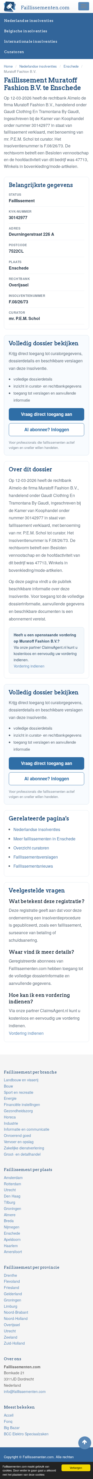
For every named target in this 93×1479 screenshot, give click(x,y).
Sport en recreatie (18, 1092)
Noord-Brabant (16, 1312)
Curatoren (14, 52)
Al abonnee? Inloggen (46, 429)
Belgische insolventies (25, 31)
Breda (9, 1220)
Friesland (11, 1287)
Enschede (71, 66)
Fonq (8, 1421)
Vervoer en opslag (19, 1141)
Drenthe (10, 1275)
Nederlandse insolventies (28, 20)
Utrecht (10, 1189)
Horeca (10, 1117)
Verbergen (76, 1468)
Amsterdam (13, 1177)
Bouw (8, 1086)
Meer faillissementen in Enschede (44, 839)
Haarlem (11, 1245)
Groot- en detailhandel (22, 1154)
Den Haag (12, 1196)
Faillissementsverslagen (35, 857)
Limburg (10, 1306)
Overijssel (12, 1324)
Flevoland (12, 1281)
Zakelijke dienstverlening (24, 1147)
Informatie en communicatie (26, 1129)
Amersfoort (13, 1251)
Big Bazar (12, 1427)
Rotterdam (12, 1183)
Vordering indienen (29, 666)
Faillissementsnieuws (33, 866)
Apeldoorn (12, 1239)
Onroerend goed (17, 1135)
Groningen (12, 1208)
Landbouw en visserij (21, 1079)
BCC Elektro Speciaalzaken (26, 1433)
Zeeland (10, 1337)
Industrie (11, 1123)
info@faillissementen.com (25, 1391)
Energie (10, 1098)
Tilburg (9, 1202)
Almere (10, 1214)
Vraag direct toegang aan (46, 414)
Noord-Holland (16, 1318)
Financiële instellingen (22, 1104)
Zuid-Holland (14, 1343)
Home (8, 66)
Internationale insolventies (30, 41)
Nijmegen (11, 1226)
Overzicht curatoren (31, 848)
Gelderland (13, 1293)
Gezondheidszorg (18, 1110)
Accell (8, 1415)
